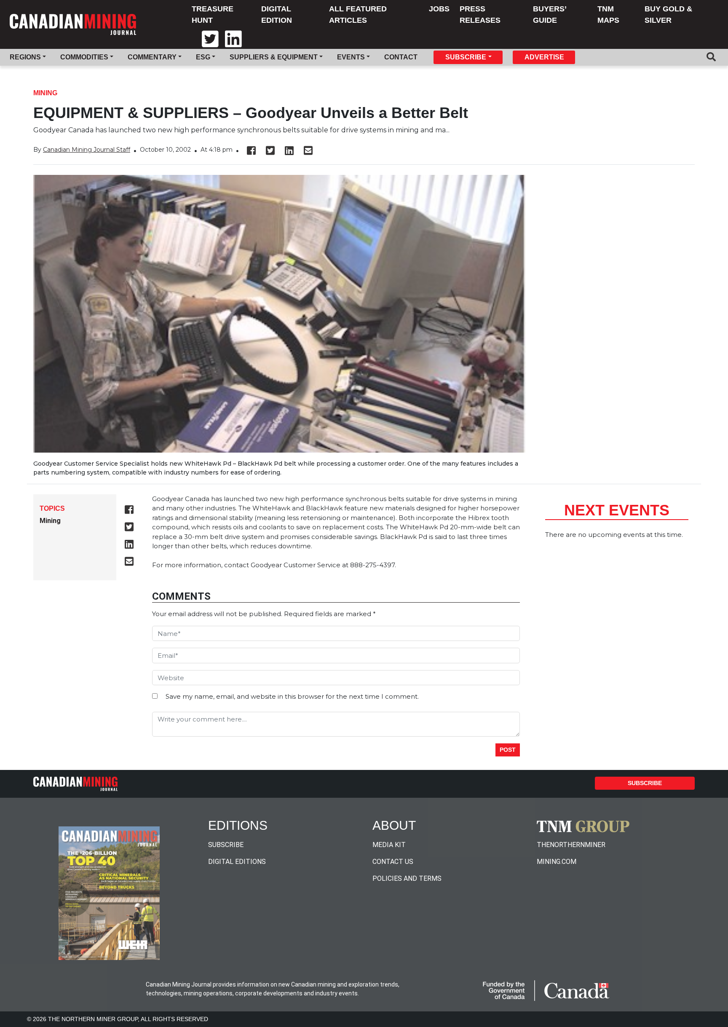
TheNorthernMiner (571, 845)
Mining (45, 93)
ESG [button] (203, 57)
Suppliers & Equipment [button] (274, 57)
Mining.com (556, 862)
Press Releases (480, 14)
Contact (401, 57)
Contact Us (392, 862)
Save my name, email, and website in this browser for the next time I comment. (292, 696)
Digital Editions (237, 862)
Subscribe (645, 783)
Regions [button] (25, 57)
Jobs (439, 9)
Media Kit (389, 845)
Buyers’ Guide (549, 14)
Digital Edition (276, 14)
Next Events (616, 510)
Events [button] (351, 57)
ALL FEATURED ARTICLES (358, 14)
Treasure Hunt (212, 14)
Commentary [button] (152, 57)
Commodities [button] (84, 57)
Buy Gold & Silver (668, 14)
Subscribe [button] (465, 57)
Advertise (544, 57)
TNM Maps (608, 14)
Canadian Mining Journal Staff (86, 149)
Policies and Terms (407, 878)
